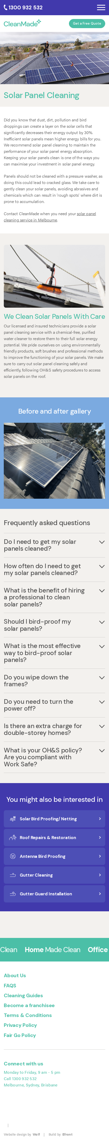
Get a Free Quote (87, 23)
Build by (60, 1134)
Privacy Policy (20, 1025)
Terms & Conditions (28, 1015)
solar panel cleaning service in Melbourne (50, 217)
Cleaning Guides (23, 995)
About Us (15, 975)
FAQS (10, 985)
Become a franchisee (29, 1005)
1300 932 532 (26, 7)
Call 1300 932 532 (20, 1078)
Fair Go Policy (20, 1035)
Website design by (22, 1134)
